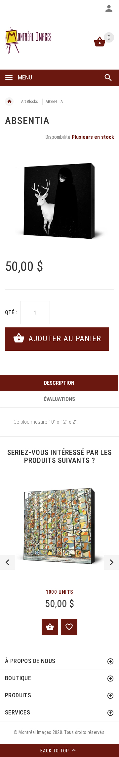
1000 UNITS (59, 592)
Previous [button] (7, 562)
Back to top (55, 750)
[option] (59, 200)
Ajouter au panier (63, 338)
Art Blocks (29, 101)
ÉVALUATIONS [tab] (59, 399)
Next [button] (111, 562)
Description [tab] (59, 383)
